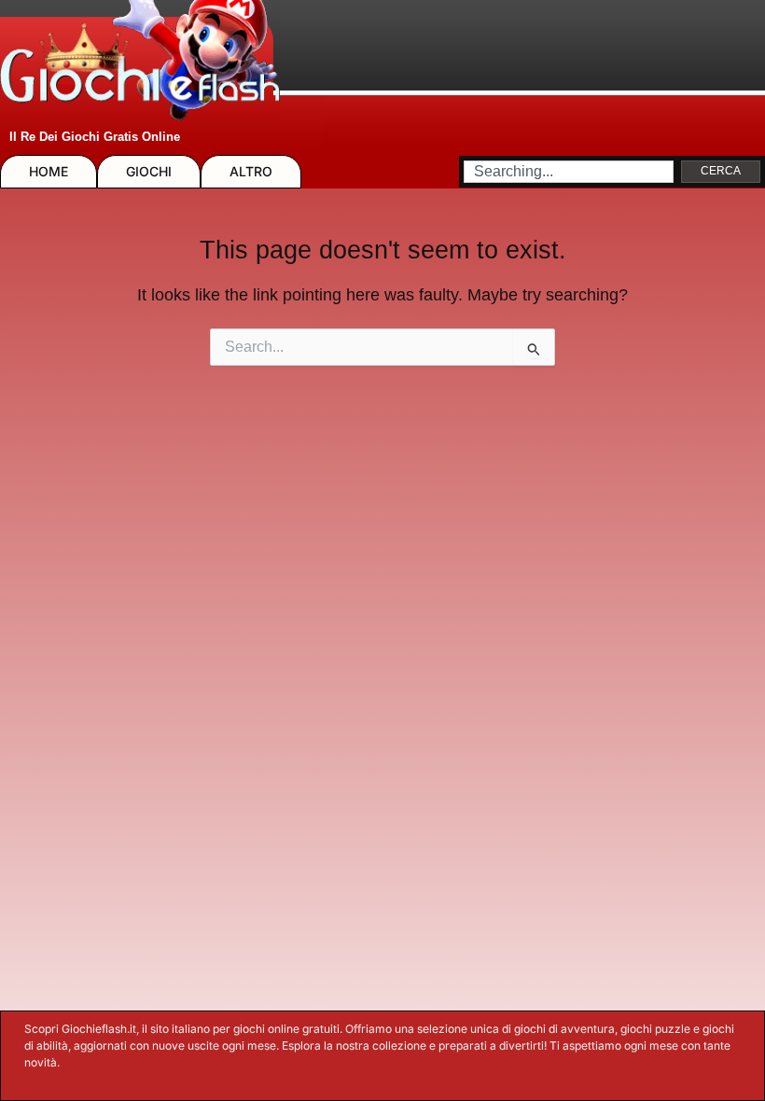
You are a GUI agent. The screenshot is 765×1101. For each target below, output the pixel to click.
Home (48, 171)
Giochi (149, 171)
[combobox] (569, 171)
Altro (251, 171)
